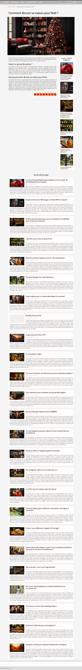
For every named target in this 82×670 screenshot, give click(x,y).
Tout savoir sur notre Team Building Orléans (41, 606)
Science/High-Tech (31, 2)
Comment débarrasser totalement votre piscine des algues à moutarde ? (47, 509)
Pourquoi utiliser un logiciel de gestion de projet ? (43, 451)
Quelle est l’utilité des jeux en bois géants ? (41, 625)
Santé (22, 2)
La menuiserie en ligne (34, 354)
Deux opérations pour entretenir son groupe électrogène (46, 392)
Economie (6, 2)
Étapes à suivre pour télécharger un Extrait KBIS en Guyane (65, 96)
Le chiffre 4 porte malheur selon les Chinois (41, 489)
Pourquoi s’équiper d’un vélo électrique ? (66, 168)
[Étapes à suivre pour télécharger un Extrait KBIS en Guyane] (66, 87)
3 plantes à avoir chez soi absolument (66, 133)
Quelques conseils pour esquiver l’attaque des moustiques (46, 645)
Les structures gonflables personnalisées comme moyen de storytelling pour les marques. (66, 77)
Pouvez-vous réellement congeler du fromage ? (42, 528)
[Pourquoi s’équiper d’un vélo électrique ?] (66, 160)
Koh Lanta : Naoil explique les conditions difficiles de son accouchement (45, 587)
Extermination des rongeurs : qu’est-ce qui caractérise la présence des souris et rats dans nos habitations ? (49, 548)
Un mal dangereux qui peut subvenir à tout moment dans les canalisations (47, 432)
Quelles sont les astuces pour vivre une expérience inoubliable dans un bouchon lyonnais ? (66, 115)
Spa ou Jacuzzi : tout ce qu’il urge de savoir (40, 567)
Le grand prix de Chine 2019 (36, 335)
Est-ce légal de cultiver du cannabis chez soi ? (42, 470)
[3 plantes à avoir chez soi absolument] (66, 125)
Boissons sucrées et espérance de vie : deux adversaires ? (66, 151)
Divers (40, 2)
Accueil (9, 6)
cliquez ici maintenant (23, 69)
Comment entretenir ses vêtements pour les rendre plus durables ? (49, 373)
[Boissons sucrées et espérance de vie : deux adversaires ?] (66, 142)
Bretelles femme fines (33, 316)
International (15, 2)
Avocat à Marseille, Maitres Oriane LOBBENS (41, 412)
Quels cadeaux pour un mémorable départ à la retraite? (45, 296)
